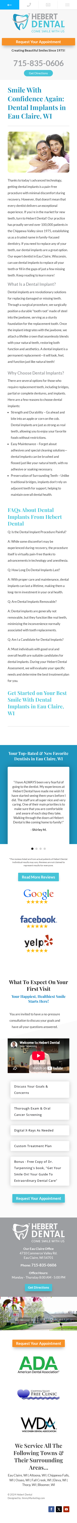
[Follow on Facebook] (51, 1509)
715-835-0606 (38, 63)
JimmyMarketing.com (33, 1498)
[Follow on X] (59, 1509)
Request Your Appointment (38, 41)
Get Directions (38, 73)
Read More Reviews (38, 877)
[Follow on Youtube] (66, 1509)
